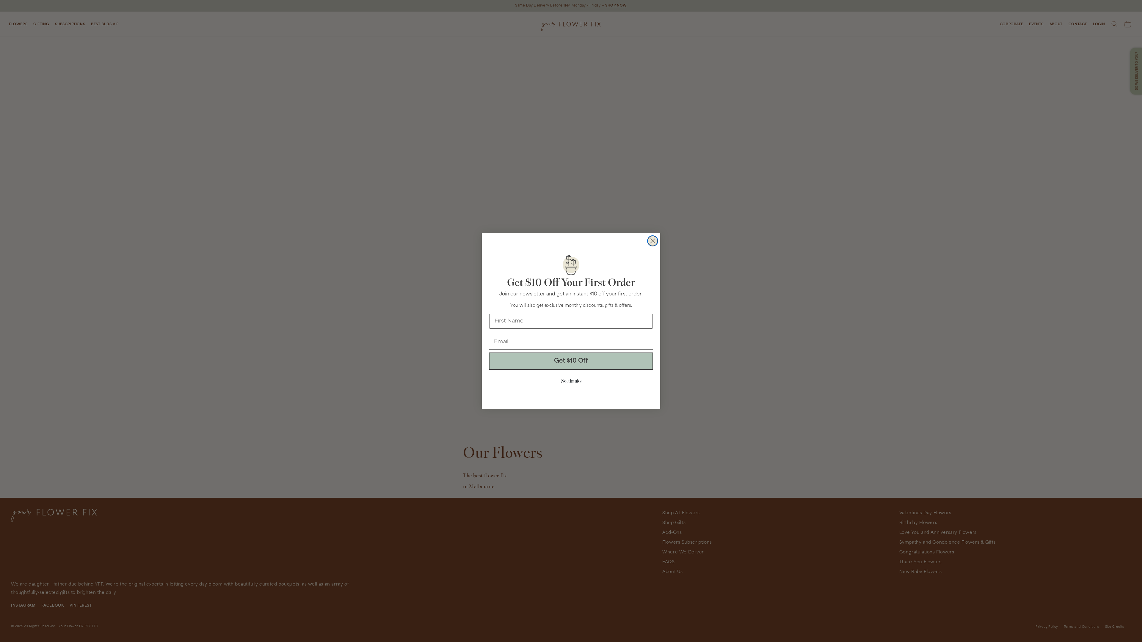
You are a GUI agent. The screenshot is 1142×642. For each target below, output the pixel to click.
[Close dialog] (652, 241)
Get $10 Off (571, 361)
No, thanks (571, 381)
